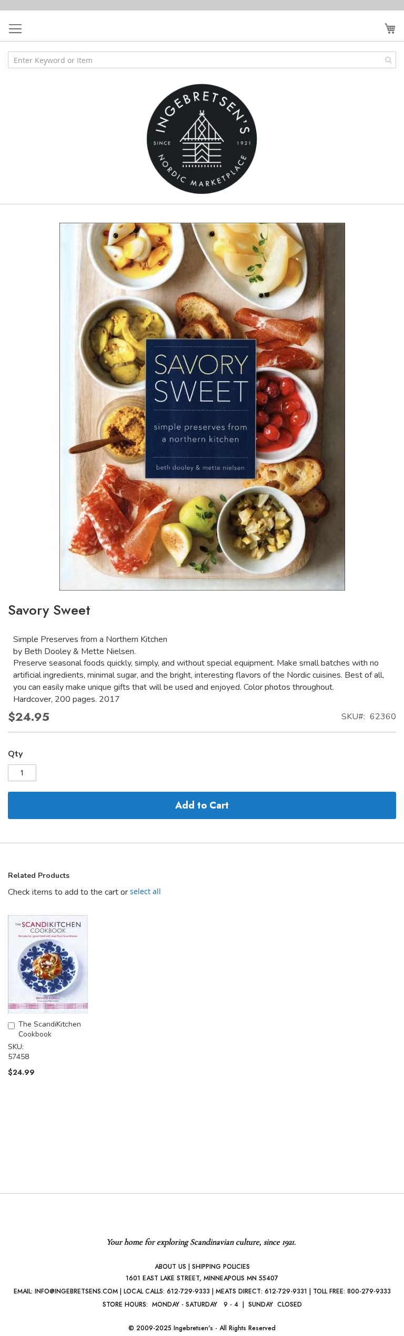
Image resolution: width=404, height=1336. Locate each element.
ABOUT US (170, 1266)
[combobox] (202, 59)
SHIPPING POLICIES (221, 1266)
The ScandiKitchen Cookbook (49, 1029)
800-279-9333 (369, 1291)
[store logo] (202, 139)
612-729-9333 (188, 1291)
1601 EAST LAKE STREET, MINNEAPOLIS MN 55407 (202, 1278)
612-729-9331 (286, 1291)
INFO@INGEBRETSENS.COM (76, 1291)
